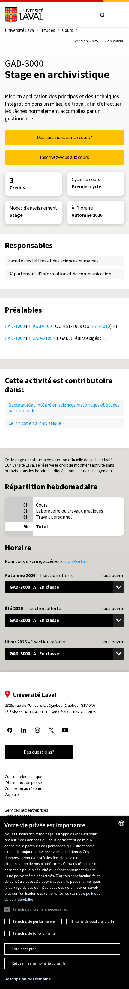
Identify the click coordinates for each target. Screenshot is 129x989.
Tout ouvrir (112, 575)
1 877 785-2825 (83, 712)
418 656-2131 (36, 712)
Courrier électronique (23, 776)
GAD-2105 (42, 338)
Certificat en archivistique (34, 423)
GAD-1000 (15, 326)
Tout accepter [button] (24, 948)
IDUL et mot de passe (23, 782)
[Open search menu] (102, 15)
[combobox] (121, 823)
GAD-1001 (44, 326)
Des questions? (39, 752)
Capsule (12, 794)
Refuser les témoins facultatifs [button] (39, 963)
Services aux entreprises (26, 810)
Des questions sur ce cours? (64, 137)
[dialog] (64, 902)
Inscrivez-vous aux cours (64, 157)
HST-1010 (100, 326)
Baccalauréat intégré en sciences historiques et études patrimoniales (64, 407)
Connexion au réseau (23, 788)
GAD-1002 (15, 338)
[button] (27, 979)
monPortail (76, 561)
